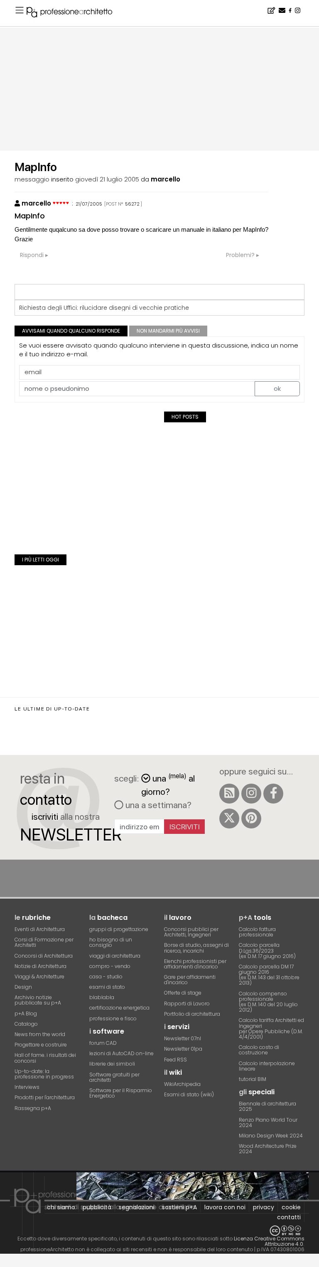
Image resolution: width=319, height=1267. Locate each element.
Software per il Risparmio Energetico (120, 1093)
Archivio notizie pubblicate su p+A (38, 1000)
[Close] (5, 1263)
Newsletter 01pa (183, 1048)
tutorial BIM (252, 1079)
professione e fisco (113, 1018)
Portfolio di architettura (192, 1013)
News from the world (40, 1034)
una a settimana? (157, 804)
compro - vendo (109, 966)
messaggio (32, 179)
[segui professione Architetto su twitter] (229, 818)
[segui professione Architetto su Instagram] (251, 794)
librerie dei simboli (112, 1063)
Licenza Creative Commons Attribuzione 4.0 (269, 1241)
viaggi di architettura (114, 955)
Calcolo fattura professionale (257, 932)
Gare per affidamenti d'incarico (190, 979)
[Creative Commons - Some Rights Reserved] (159, 1230)
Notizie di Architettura (40, 966)
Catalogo (26, 1023)
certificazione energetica (119, 1007)
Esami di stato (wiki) (189, 1094)
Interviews (27, 1087)
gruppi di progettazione (118, 929)
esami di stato (107, 986)
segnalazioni (137, 1207)
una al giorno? (168, 784)
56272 (132, 204)
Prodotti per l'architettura (45, 1097)
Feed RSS (175, 1059)
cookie (291, 1207)
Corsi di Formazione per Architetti (44, 942)
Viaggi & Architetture (39, 976)
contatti (289, 1217)
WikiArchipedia (182, 1084)
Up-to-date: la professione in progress (44, 1074)
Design (23, 986)
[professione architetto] (74, 13)
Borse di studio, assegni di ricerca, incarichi (196, 947)
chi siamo (61, 1207)
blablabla (101, 997)
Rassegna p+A (33, 1108)
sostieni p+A (179, 1207)
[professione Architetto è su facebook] (273, 794)
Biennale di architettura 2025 (267, 1106)
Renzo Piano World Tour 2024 (268, 1122)
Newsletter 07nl (182, 1038)
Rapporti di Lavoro (187, 1003)
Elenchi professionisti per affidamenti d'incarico (195, 964)
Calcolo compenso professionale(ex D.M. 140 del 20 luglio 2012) (268, 1002)
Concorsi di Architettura (44, 955)
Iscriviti (184, 826)
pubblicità (97, 1207)
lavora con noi (224, 1207)
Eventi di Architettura (40, 929)
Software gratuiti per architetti (114, 1077)
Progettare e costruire (41, 1044)
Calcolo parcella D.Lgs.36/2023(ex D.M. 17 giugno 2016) (267, 950)
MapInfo (30, 216)
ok (277, 388)
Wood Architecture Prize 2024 (268, 1148)
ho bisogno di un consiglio (110, 942)
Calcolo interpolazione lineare (267, 1066)
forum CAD (103, 1042)
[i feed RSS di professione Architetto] (229, 794)
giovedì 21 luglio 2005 (107, 179)
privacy (263, 1207)
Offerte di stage (182, 992)
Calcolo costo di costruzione (259, 1050)
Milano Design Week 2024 (271, 1135)
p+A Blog (26, 1013)
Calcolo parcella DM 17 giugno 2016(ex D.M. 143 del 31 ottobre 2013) (269, 975)
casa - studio (106, 976)
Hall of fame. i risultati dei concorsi (45, 1057)
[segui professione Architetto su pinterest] (251, 818)
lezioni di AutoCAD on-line (121, 1053)
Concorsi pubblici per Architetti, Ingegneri (191, 932)
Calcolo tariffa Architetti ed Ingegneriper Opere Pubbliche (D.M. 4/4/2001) (271, 1028)
